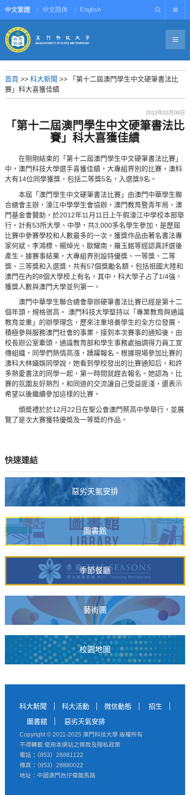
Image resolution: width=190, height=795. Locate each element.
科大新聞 (43, 79)
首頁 (12, 79)
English (90, 9)
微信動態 (118, 706)
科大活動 (75, 706)
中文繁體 (17, 9)
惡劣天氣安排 (84, 721)
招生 (155, 706)
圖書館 (37, 721)
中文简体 (55, 9)
